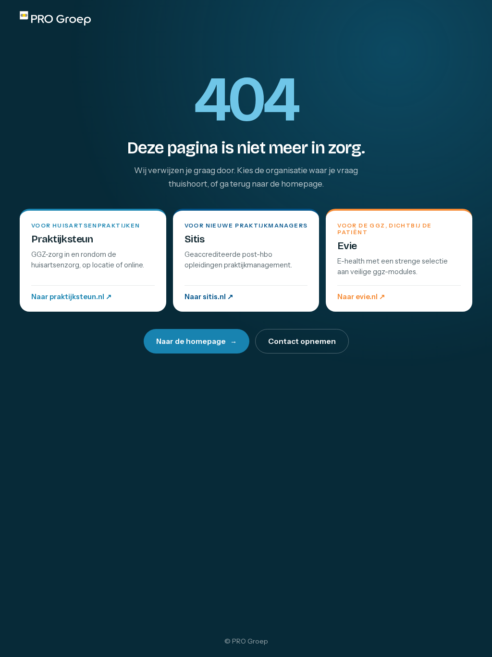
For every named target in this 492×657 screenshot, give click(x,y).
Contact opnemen (302, 341)
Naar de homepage (196, 341)
